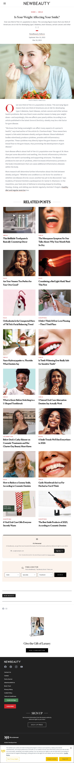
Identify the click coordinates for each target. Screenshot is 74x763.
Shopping (43, 318)
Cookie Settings (11, 700)
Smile (40, 12)
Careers (6, 676)
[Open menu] (4, 3)
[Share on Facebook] (3, 609)
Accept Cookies (51, 759)
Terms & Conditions (10, 696)
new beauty (9, 596)
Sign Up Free (37, 725)
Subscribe (10, 706)
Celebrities (8, 436)
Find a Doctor (8, 679)
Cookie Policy (8, 693)
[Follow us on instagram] (16, 667)
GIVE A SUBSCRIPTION (37, 650)
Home (33, 12)
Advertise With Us (9, 682)
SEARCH (60, 575)
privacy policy (51, 555)
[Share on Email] (6, 609)
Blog (41, 436)
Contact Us (7, 672)
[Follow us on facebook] (5, 667)
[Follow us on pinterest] (11, 667)
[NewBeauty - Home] (37, 3)
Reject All (65, 759)
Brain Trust (7, 686)
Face (5, 278)
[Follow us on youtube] (21, 667)
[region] (37, 754)
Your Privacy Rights (12, 759)
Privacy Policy (8, 689)
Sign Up (58, 551)
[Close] (71, 748)
